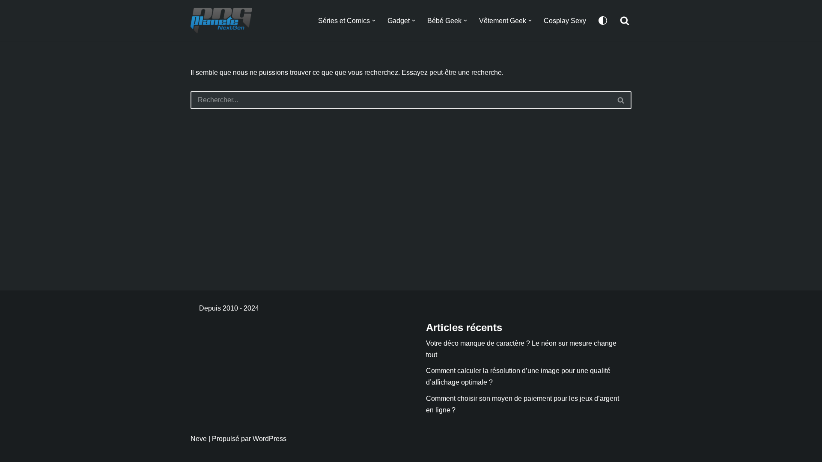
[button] (373, 20)
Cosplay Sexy (565, 20)
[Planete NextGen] (223, 20)
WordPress (269, 438)
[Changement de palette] (603, 20)
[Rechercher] (624, 20)
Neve (199, 438)
